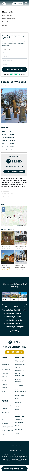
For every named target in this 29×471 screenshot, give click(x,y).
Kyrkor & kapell (19, 395)
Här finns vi (6, 370)
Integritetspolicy (14, 450)
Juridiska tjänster (5, 401)
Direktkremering (20, 361)
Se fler (14, 330)
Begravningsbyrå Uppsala (13, 313)
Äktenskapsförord (7, 427)
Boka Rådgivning (16, 171)
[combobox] (14, 306)
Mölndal (12, 140)
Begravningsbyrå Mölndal (14, 166)
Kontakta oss (6, 364)
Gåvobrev (5, 416)
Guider (17, 409)
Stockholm (5, 373)
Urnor (17, 406)
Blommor (18, 402)
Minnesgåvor (19, 426)
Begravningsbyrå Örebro (12, 317)
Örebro (4, 391)
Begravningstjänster (20, 358)
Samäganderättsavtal (8, 430)
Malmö (4, 380)
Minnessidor (19, 429)
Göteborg (4, 377)
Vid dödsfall (19, 385)
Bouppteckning (6, 405)
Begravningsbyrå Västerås (13, 323)
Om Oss (4, 358)
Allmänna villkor (14, 446)
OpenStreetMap (18, 225)
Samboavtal (5, 423)
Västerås (4, 387)
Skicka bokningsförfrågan (14, 69)
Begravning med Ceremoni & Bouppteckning (20, 373)
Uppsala (4, 384)
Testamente (5, 412)
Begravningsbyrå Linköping (13, 320)
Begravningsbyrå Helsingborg (14, 327)
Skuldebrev (5, 419)
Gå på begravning (19, 415)
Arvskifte (4, 408)
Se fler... (4, 395)
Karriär (4, 361)
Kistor (17, 399)
